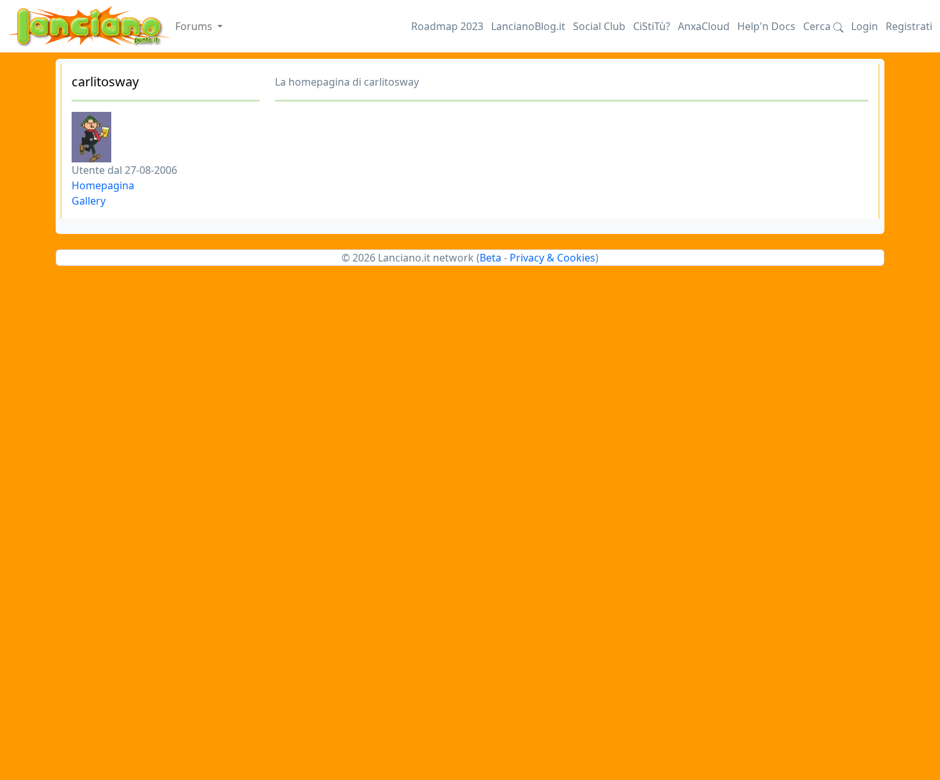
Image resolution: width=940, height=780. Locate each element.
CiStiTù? (651, 26)
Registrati (909, 26)
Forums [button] (195, 26)
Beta (490, 258)
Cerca (818, 26)
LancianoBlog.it (528, 26)
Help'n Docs (766, 26)
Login (864, 26)
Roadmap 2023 (447, 26)
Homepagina (103, 185)
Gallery (89, 201)
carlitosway (105, 81)
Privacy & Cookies (552, 258)
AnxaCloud (704, 26)
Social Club (599, 26)
